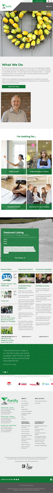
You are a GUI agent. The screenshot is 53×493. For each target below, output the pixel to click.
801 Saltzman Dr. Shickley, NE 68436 (16, 235)
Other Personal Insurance (25, 447)
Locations (23, 419)
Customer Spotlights (26, 411)
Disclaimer (30, 485)
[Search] (51, 1)
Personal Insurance (25, 422)
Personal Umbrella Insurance (26, 439)
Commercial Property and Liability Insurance (40, 437)
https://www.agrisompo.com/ (20, 383)
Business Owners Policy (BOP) (41, 426)
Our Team (24, 401)
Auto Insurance (25, 429)
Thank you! (5, 301)
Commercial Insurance (39, 422)
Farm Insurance (25, 431)
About (23, 398)
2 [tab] (45, 13)
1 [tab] (43, 13)
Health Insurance (25, 444)
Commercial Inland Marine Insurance (40, 440)
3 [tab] (47, 13)
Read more (26, 336)
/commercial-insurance (39, 192)
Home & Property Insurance (25, 426)
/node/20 (13, 157)
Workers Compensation (41, 445)
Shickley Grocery (42, 286)
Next (29, 107)
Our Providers (25, 403)
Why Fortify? (24, 405)
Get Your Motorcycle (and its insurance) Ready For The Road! (8, 319)
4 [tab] (49, 13)
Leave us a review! (7, 479)
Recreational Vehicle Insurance (26, 436)
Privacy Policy (23, 485)
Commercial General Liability (40, 433)
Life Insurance (25, 442)
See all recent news (8, 336)
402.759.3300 (27, 1)
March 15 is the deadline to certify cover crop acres (7, 340)
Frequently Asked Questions (26, 414)
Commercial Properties (41, 401)
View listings (19, 258)
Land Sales (37, 403)
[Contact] (49, 1)
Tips (22, 417)
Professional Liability (40, 443)
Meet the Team (13, 86)
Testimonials (24, 409)
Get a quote (39, 1)
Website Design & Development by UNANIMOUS (26, 490)
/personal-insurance (13, 192)
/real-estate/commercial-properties (39, 157)
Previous (2, 107)
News (22, 407)
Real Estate (39, 398)
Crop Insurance (25, 433)
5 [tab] (51, 13)
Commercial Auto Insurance (39, 430)
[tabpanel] (26, 34)
